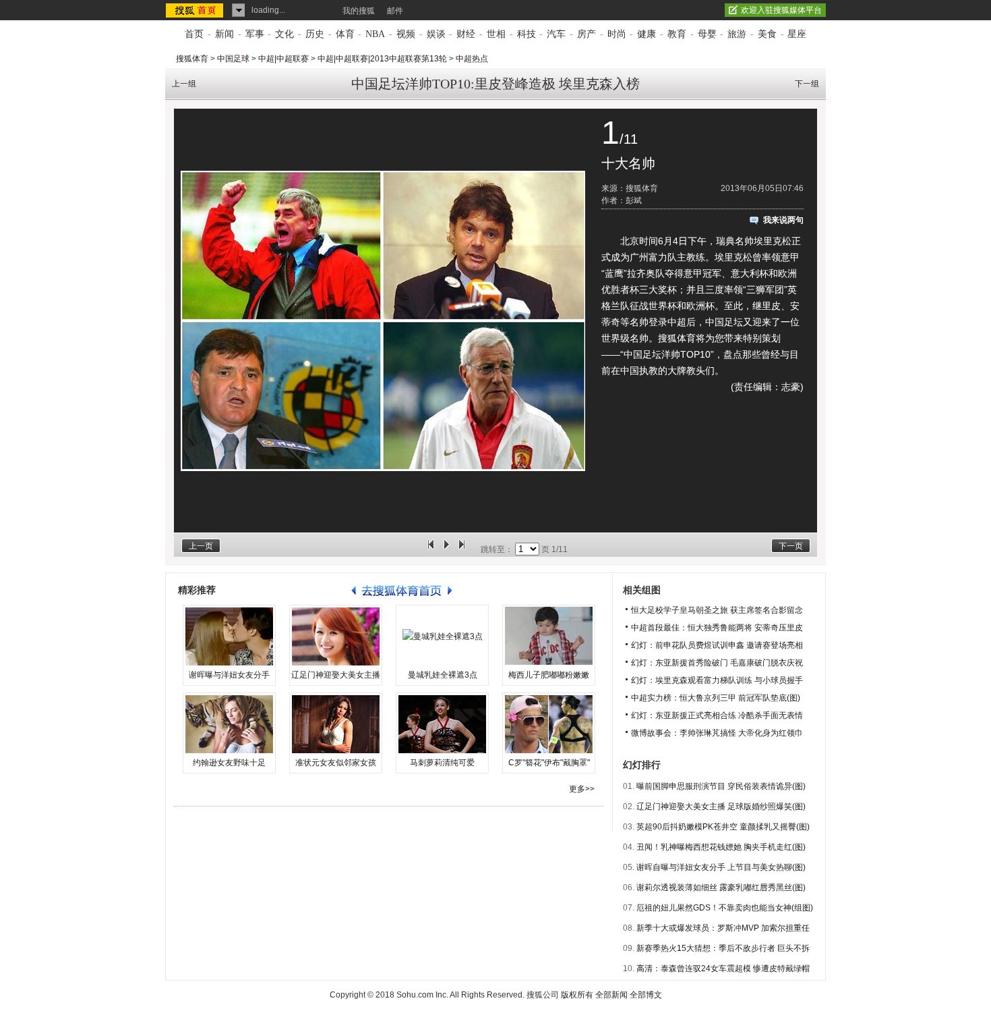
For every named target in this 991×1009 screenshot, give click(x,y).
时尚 (616, 34)
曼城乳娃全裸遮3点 (442, 675)
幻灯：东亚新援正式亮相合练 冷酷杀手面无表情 (717, 715)
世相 (496, 34)
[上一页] (431, 549)
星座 (796, 34)
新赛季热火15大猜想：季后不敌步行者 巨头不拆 (723, 948)
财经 (465, 34)
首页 (194, 34)
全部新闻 (611, 995)
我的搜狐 (358, 11)
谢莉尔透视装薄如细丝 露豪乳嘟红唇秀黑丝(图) (721, 887)
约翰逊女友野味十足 (229, 762)
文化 (284, 34)
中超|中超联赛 (283, 58)
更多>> (582, 789)
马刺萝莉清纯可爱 (442, 762)
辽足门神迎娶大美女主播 (335, 675)
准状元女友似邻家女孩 (335, 762)
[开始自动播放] (446, 549)
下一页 (791, 546)
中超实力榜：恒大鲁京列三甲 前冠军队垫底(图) (715, 698)
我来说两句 (783, 220)
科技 (526, 34)
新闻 (224, 34)
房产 (586, 34)
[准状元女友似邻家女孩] (336, 724)
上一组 (184, 83)
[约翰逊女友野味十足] (229, 724)
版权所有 (577, 995)
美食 (767, 34)
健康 (646, 34)
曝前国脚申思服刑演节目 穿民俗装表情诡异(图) (721, 786)
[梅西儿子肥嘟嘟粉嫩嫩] (549, 636)
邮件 (395, 11)
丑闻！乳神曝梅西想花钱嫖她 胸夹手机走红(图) (721, 847)
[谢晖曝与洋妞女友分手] (229, 636)
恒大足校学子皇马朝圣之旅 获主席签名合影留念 (717, 610)
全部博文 (646, 995)
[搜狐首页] (196, 10)
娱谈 (436, 34)
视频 (405, 34)
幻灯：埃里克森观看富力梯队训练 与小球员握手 (717, 680)
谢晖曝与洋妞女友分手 (229, 675)
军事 (254, 34)
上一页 (201, 546)
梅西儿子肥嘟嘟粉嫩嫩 (548, 675)
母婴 (707, 34)
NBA (375, 34)
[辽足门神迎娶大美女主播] (336, 636)
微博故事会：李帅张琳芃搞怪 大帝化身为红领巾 (717, 733)
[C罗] (549, 724)
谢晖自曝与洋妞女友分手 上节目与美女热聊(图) (721, 867)
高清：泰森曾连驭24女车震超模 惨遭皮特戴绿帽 (723, 968)
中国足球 (233, 58)
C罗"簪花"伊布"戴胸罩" (549, 762)
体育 (345, 34)
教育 (676, 34)
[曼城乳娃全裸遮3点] (442, 636)
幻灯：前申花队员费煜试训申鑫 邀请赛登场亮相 (717, 645)
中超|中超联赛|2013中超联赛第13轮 (382, 58)
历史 (314, 34)
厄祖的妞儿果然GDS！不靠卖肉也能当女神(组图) (724, 907)
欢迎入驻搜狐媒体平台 (781, 10)
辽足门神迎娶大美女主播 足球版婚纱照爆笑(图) (721, 806)
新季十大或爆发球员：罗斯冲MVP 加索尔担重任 (723, 928)
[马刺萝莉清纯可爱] (442, 724)
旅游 (736, 34)
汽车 (556, 34)
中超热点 (472, 58)
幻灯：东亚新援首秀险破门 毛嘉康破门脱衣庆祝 (717, 662)
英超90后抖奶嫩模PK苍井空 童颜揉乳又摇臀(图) (723, 826)
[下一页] (462, 549)
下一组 (807, 83)
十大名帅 (628, 163)
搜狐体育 (192, 58)
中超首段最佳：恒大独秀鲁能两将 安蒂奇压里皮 (717, 627)
